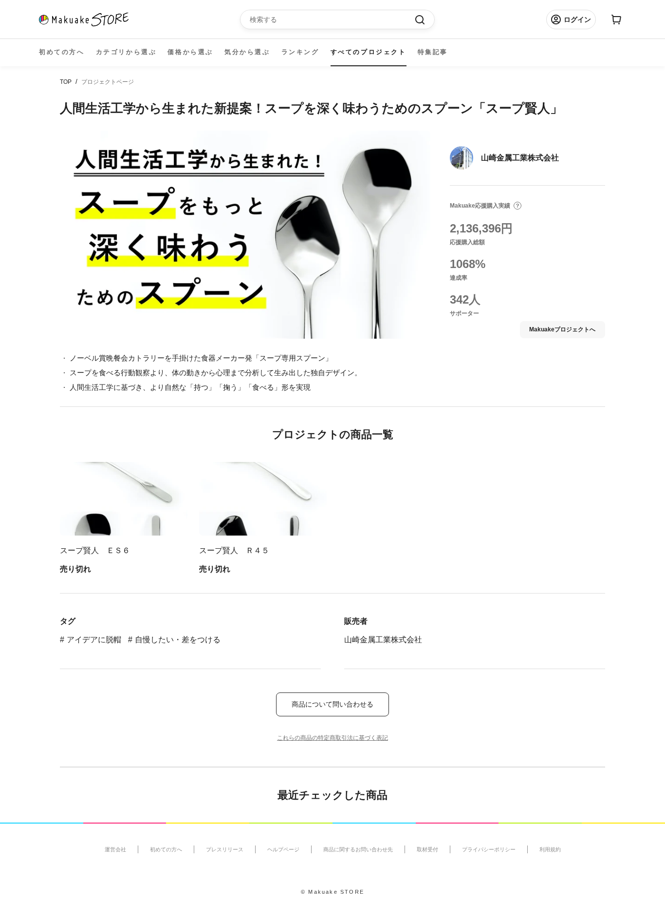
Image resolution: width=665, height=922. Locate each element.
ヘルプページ (283, 849)
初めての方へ (62, 52)
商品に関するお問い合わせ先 (358, 849)
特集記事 (433, 52)
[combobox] (332, 19)
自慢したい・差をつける (178, 639)
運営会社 (115, 849)
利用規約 (550, 849)
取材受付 (427, 849)
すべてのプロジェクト (368, 52)
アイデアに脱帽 (94, 639)
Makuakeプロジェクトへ (562, 329)
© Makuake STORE (332, 892)
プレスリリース (224, 849)
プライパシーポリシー (489, 849)
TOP (66, 81)
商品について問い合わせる (332, 704)
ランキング (300, 52)
